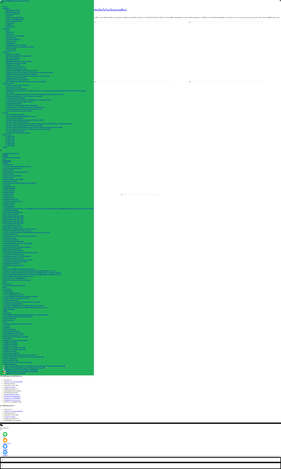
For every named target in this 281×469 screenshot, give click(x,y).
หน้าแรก (5, 6)
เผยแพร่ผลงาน (6, 327)
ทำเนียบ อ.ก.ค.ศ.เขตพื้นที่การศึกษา (15, 17)
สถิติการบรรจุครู (7, 313)
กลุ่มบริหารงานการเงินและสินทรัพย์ (15, 35)
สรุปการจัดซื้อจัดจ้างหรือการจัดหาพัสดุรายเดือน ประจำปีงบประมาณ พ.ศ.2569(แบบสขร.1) (26, 314)
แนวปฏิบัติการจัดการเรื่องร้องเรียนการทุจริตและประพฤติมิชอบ (22, 105)
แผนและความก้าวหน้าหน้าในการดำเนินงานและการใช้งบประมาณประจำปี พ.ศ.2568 (27, 76)
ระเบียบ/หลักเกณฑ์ (7, 291)
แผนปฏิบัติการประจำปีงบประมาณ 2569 (16, 63)
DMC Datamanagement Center (11, 153)
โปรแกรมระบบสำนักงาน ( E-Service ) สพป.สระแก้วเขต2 (17, 362)
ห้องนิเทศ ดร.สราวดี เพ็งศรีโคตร (12, 398)
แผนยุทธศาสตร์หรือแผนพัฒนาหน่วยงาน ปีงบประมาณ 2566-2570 (19, 355)
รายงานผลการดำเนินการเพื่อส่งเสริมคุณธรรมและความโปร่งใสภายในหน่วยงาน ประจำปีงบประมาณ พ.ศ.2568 (34, 127)
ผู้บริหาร (8, 30)
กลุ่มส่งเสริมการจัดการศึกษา (13, 39)
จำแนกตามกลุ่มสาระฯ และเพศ (11, 245)
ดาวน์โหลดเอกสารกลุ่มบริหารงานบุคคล (13, 258)
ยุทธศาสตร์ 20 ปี (10, 23)
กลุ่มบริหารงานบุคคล (9, 387)
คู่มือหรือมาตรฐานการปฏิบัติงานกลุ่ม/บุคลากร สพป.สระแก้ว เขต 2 (20, 228)
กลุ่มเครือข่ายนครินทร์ (8, 192)
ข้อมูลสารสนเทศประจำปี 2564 (11, 214)
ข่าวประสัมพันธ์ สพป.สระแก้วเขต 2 (12, 225)
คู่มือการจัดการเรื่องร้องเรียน (13, 57)
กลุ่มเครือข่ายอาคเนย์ (8, 197)
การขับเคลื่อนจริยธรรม (9, 206)
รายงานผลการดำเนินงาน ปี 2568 (14, 118)
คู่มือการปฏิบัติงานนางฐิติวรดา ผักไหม (12, 227)
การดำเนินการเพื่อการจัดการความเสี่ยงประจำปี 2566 (19, 101)
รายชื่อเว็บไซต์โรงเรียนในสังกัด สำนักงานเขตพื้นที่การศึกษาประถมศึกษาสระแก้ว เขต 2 (25, 307)
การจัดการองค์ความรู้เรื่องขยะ (11, 210)
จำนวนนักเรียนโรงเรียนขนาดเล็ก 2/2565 (13, 241)
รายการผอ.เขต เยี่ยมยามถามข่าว (11, 292)
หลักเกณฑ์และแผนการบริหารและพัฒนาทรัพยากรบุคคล (17, 324)
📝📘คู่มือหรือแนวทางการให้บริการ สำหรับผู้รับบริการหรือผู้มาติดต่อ (20, 369)
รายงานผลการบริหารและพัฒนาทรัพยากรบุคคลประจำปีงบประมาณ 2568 (24, 120)
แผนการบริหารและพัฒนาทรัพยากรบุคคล (16, 68)
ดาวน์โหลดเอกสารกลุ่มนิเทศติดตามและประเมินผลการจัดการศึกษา (20, 252)
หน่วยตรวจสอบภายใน (8, 320)
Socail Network (7, 160)
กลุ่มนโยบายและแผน (11, 37)
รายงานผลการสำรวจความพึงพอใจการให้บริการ (18, 132)
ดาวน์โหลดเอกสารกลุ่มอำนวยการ (11, 263)
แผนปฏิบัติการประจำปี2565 (10, 344)
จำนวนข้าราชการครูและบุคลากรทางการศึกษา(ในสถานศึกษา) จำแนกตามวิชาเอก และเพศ (26, 232)
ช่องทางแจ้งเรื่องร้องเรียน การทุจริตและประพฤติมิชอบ (17, 247)
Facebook (5, 156)
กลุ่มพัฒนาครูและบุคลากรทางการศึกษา (16, 45)
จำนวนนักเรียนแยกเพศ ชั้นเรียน (11, 239)
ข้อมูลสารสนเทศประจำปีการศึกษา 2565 (13, 216)
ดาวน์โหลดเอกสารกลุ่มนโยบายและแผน (13, 254)
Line (4, 159)
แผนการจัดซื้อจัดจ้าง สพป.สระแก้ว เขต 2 (13, 333)
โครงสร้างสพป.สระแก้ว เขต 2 (10, 360)
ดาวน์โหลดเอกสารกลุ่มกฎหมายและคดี (13, 250)
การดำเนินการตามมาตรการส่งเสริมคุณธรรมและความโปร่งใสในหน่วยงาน (25, 107)
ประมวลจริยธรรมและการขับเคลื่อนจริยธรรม (14, 278)
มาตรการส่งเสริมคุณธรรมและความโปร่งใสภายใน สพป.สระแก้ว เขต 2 (24, 109)
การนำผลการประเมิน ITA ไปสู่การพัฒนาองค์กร (18, 85)
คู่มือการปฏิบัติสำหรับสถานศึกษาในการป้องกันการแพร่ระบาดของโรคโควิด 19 (26, 81)
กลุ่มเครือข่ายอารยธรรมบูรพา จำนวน (12, 201)
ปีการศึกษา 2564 (10, 143)
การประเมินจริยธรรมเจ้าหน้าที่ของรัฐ (15, 98)
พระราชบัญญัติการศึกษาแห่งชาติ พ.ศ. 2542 (14, 285)
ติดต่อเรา (5, 147)
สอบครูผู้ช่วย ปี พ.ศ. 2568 (9, 318)
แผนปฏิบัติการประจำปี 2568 (13, 65)
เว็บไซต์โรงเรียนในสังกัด (9, 329)
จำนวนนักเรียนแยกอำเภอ (9, 238)
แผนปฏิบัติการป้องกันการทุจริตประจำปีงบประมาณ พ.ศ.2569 (21, 74)
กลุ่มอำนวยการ (10, 34)
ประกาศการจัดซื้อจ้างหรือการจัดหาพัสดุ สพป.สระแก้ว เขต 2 (18, 276)
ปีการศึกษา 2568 (10, 136)
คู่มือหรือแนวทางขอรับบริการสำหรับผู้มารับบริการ (19, 56)
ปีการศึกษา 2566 (10, 140)
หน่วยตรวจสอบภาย (11, 50)
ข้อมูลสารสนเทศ (7, 134)
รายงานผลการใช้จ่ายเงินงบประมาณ (15, 131)
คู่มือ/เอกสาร (6, 52)
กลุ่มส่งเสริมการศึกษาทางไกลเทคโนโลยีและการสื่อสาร (20, 46)
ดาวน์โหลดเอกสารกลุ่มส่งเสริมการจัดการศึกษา (15, 261)
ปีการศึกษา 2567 (10, 138)
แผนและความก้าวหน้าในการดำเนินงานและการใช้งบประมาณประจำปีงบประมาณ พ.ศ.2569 (29, 72)
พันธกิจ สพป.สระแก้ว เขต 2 (13, 12)
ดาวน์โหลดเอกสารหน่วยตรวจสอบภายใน (13, 265)
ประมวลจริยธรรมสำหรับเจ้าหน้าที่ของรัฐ (16, 89)
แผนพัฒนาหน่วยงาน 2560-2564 (11, 353)
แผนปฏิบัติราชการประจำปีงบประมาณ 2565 (14, 347)
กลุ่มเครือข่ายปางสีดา (8, 194)
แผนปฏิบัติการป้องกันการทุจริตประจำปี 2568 (17, 79)
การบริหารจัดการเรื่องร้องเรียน (14, 103)
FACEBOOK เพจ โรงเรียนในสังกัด (11, 157)
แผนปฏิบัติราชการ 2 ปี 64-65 (10, 345)
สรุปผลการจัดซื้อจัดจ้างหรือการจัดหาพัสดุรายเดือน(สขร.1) (18, 316)
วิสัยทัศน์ (5, 311)
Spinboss (5, 163)
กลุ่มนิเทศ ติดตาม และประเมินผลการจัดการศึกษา (15, 172)
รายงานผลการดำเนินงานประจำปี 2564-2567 (17, 121)
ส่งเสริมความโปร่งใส (8, 83)
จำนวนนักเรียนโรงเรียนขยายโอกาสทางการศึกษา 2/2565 (17, 243)
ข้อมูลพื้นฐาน (6, 8)
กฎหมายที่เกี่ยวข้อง (8, 164)
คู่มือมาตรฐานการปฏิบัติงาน (13, 54)
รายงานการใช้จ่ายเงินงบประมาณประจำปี (13, 294)
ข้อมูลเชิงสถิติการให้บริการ (13, 59)
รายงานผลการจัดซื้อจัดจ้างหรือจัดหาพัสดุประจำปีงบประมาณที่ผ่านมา (20, 296)
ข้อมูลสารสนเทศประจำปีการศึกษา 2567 (13, 219)
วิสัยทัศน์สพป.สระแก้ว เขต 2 (13, 10)
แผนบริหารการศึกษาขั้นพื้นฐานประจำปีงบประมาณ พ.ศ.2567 (21, 70)
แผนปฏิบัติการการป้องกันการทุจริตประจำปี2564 (15, 340)
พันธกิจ (5, 287)
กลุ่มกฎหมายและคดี (8, 170)
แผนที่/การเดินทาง (10, 26)
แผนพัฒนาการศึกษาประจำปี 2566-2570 (16, 78)
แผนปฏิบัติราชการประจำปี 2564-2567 (15, 67)
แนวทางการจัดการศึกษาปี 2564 (11, 331)
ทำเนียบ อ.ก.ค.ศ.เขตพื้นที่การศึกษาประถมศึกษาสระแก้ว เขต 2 (19, 269)
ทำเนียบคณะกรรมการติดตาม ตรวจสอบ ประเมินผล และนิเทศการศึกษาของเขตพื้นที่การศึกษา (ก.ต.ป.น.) (29, 270)
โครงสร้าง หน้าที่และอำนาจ (13, 13)
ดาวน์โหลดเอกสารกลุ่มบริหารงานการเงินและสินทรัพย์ (17, 256)
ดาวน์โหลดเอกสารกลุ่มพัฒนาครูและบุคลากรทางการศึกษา (18, 259)
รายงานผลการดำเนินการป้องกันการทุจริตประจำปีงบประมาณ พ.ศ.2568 (24, 125)
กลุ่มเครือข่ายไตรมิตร (8, 205)
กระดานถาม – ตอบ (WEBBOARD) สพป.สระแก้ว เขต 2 (17, 166)
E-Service (5, 154)
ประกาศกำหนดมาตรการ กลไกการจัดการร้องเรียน (19, 110)
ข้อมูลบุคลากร (6, 28)
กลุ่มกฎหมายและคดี (11, 48)
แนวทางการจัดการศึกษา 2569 (13, 21)
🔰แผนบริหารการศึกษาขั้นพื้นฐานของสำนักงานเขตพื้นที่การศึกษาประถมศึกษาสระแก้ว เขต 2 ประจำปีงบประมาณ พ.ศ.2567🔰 (35, 366)
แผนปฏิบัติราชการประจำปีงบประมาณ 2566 (14, 349)
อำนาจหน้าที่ (9, 15)
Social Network (7, 161)
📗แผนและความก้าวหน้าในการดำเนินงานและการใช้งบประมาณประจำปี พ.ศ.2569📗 (25, 367)
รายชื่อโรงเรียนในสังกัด (9, 309)
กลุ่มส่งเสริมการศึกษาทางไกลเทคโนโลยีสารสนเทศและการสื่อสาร (20, 183)
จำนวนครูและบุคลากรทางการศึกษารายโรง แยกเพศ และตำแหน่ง (19, 236)
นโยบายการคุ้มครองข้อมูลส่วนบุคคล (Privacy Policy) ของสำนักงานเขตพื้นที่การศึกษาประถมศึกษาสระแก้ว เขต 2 (35, 94)
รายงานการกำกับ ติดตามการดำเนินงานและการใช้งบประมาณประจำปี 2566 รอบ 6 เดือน (28, 129)
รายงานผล (5, 112)
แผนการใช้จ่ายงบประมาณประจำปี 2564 (13, 335)
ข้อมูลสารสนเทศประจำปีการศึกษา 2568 (13, 221)
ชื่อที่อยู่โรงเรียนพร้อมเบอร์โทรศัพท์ (12, 249)
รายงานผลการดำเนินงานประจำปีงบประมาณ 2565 (16, 298)
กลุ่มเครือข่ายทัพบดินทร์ (9, 188)
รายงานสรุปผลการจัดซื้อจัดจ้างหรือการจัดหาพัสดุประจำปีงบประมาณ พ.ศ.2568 (23, 305)
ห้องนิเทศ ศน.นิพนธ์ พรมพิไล (11, 394)
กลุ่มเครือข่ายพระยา (8, 195)
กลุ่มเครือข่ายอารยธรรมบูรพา (10, 199)
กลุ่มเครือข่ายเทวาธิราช (9, 203)
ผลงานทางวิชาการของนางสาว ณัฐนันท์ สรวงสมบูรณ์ (17, 280)
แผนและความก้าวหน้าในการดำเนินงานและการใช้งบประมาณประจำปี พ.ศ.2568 (23, 356)
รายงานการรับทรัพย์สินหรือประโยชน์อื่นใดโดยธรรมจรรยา (21, 116)
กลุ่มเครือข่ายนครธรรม (9, 190)
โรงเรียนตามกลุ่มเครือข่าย (9, 364)
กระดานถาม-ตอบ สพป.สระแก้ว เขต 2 (12, 168)
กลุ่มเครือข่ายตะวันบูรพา (9, 186)
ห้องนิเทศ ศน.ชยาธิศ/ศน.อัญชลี (12, 396)
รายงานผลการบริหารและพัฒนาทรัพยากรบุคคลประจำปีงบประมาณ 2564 (21, 302)
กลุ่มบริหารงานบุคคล (11, 41)
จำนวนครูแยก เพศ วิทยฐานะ (10, 234)
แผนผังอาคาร (9, 24)
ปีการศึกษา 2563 (10, 145)
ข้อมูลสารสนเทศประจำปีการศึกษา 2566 (13, 217)
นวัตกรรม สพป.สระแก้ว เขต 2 (13, 87)
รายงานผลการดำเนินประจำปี (10, 300)
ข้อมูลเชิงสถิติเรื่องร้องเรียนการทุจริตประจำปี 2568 (19, 61)
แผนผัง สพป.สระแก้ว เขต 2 (10, 351)
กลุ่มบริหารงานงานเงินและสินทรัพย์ (13, 381)
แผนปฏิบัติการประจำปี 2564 (10, 342)
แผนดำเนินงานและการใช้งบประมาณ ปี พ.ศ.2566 (15, 336)
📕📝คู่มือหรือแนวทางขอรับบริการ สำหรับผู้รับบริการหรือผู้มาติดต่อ (20, 371)
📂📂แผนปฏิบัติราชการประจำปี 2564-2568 (14, 373)
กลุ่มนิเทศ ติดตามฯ (10, 43)
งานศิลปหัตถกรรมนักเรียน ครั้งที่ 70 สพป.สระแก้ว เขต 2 (17, 230)
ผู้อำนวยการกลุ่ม (10, 32)
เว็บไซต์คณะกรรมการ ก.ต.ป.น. (12, 400)
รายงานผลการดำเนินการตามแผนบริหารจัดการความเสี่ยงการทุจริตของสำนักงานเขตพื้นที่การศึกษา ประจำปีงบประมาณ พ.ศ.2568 (39, 123)
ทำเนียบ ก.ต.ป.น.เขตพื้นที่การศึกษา (15, 19)
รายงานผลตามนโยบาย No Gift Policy (15, 114)
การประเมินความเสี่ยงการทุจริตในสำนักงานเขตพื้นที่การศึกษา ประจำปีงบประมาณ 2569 (28, 99)
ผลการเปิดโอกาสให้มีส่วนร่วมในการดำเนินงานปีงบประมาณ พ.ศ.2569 (24, 96)
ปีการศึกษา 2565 (10, 142)
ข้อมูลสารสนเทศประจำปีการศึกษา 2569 (13, 223)
